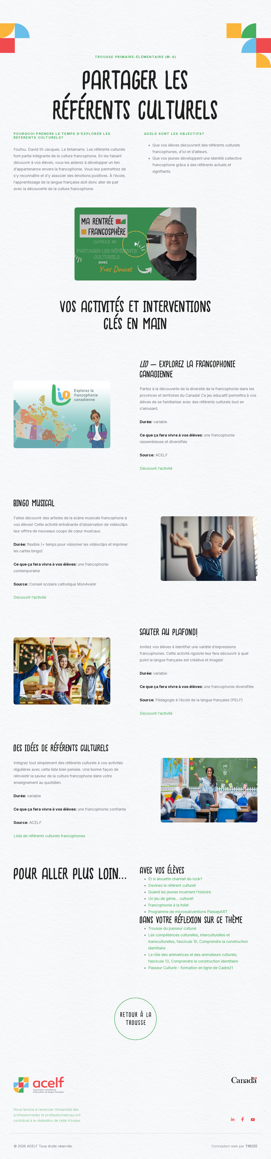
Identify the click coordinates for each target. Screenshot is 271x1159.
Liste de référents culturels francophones (49, 836)
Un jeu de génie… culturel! (171, 898)
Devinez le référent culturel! (172, 885)
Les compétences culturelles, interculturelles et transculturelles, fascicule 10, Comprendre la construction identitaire (198, 941)
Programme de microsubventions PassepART (188, 911)
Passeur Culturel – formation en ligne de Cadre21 (190, 968)
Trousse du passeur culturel (172, 928)
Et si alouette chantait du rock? (175, 879)
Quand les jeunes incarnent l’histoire (179, 892)
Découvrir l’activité (156, 468)
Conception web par (234, 1146)
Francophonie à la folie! (168, 905)
